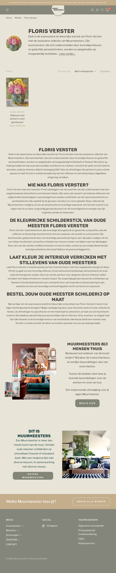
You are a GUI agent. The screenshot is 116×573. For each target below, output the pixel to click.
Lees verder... (67, 53)
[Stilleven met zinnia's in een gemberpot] (17, 92)
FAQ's (81, 538)
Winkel (18, 18)
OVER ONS (11, 539)
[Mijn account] (97, 9)
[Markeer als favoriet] (25, 81)
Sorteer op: (64, 71)
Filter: (9, 71)
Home (9, 18)
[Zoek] (92, 9)
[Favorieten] (102, 10)
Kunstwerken (13, 526)
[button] (87, 403)
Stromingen (12, 535)
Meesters (11, 530)
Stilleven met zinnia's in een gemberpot (17, 119)
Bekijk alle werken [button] (91, 501)
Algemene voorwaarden (91, 525)
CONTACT (11, 544)
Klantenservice (86, 543)
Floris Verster (30, 18)
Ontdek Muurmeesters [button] (33, 476)
